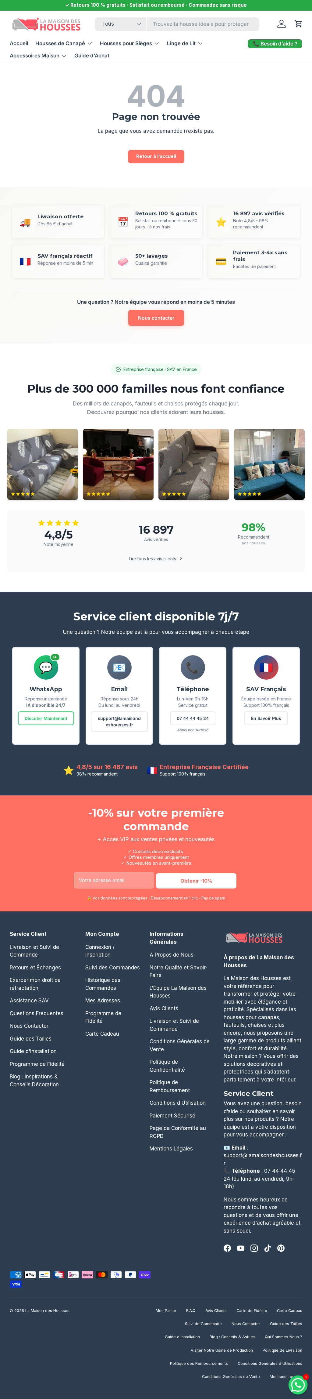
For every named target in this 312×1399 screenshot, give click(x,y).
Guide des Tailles (30, 1039)
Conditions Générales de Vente (231, 1376)
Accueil (19, 43)
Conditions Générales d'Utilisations (270, 1363)
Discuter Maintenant (46, 718)
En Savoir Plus (266, 718)
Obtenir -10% (196, 881)
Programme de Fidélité (37, 1064)
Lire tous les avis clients (152, 558)
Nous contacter (156, 318)
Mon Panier (166, 1310)
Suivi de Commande (203, 1323)
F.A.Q (191, 1310)
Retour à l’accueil (156, 156)
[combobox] (177, 24)
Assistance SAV (29, 1000)
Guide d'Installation (33, 1051)
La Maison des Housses (47, 1310)
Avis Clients (164, 1008)
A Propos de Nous (171, 955)
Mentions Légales (171, 1149)
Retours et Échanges (35, 968)
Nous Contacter (29, 1026)
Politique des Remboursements (199, 1363)
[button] (298, 24)
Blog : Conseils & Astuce (232, 1337)
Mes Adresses (102, 1000)
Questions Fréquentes (36, 1013)
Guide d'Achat (91, 56)
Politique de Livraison (282, 1350)
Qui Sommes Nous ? (283, 1337)
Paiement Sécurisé (172, 1116)
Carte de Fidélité (251, 1310)
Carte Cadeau (102, 1034)
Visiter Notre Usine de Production (222, 1350)
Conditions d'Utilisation (178, 1103)
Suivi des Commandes (112, 968)
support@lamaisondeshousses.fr (119, 721)
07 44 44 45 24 (193, 718)
